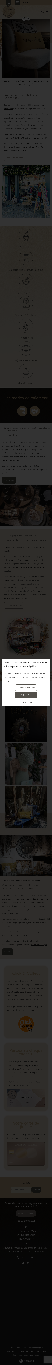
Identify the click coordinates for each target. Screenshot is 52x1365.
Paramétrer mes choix (26, 687)
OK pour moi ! (26, 695)
